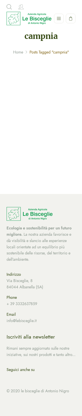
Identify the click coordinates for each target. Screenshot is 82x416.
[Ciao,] (21, 7)
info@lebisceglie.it (52, 146)
